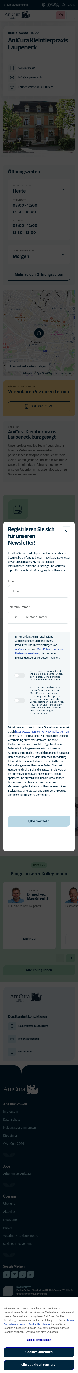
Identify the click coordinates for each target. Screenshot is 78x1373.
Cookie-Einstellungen (39, 1340)
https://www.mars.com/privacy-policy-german (42, 731)
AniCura (19, 649)
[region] (39, 1335)
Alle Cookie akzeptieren (39, 1364)
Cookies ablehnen (39, 1352)
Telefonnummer (19, 607)
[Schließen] (66, 530)
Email (11, 581)
